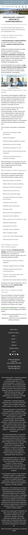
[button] (14, 329)
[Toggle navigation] (25, 6)
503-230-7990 (12, 366)
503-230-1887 (12, 368)
